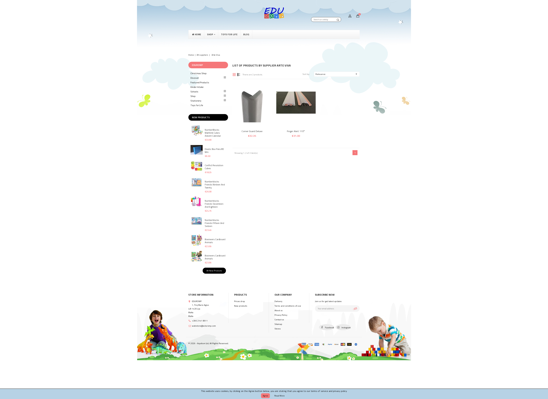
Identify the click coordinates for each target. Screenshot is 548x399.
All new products (214, 270)
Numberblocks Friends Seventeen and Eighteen (214, 203)
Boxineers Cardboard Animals (215, 241)
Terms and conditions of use (288, 305)
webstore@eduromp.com (204, 325)
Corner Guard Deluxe (252, 131)
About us (279, 310)
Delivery (278, 301)
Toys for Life (197, 105)
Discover (195, 78)
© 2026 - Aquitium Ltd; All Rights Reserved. (208, 343)
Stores (278, 328)
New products (240, 305)
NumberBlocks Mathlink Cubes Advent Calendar (213, 132)
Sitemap (278, 324)
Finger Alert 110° (296, 131)
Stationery (196, 100)
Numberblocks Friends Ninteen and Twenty (215, 184)
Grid (234, 74)
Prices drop (239, 301)
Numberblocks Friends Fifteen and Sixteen (214, 223)
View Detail (256, 121)
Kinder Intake (197, 87)
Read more (279, 395)
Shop (193, 96)
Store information (200, 295)
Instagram (346, 327)
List (238, 74)
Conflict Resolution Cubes (214, 167)
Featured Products (200, 82)
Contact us (279, 319)
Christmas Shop (198, 73)
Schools (194, 91)
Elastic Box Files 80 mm (214, 150)
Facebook (329, 327)
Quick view (248, 121)
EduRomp (197, 65)
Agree (265, 395)
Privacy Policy (281, 314)
